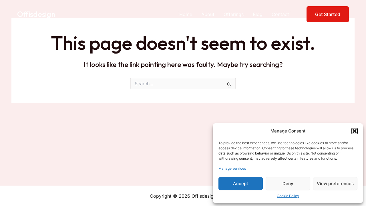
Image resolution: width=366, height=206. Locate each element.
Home (185, 14)
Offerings (234, 14)
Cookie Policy (288, 196)
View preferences (335, 183)
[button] (354, 131)
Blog (257, 14)
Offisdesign (36, 14)
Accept (240, 183)
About (207, 14)
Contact (280, 14)
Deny (288, 183)
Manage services (232, 168)
